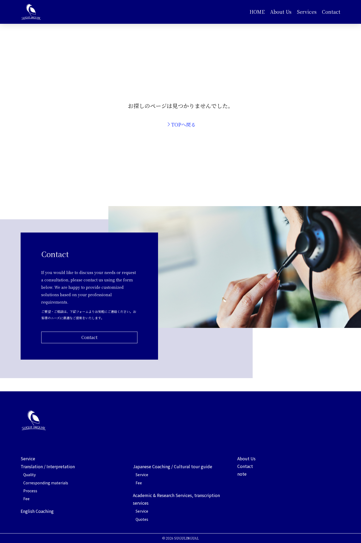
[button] (307, 11)
